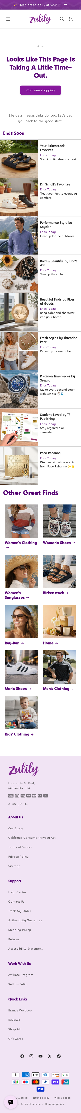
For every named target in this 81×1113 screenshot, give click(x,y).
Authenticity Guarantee (25, 920)
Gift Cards (15, 1038)
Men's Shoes (16, 688)
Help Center (17, 892)
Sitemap (14, 866)
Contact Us (16, 901)
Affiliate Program (20, 974)
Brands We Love (20, 1010)
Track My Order (19, 911)
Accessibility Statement (25, 948)
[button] (8, 19)
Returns (13, 939)
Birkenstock (53, 593)
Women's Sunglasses (15, 595)
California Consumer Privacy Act (32, 837)
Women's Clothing (21, 542)
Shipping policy (54, 1104)
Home (48, 643)
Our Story (15, 828)
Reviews (14, 1019)
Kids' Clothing (17, 734)
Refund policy (41, 1097)
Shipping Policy (19, 930)
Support (14, 881)
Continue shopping (40, 90)
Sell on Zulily (17, 984)
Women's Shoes (57, 542)
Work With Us (19, 963)
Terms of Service (20, 847)
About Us (15, 817)
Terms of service (31, 1104)
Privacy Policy (18, 856)
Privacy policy (62, 1097)
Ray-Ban (12, 643)
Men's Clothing (56, 688)
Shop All (14, 1029)
